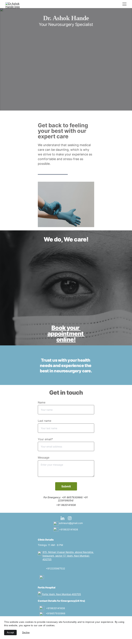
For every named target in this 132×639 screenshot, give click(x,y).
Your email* (45, 439)
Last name (44, 420)
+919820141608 (68, 529)
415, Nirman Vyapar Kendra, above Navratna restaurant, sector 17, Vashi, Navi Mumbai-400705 (68, 556)
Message (43, 457)
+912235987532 (55, 568)
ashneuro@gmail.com (71, 523)
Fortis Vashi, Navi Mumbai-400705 (61, 594)
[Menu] (124, 4)
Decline (26, 632)
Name (41, 402)
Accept (10, 632)
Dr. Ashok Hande (66, 18)
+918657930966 (55, 613)
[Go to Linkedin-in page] (64, 518)
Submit (66, 486)
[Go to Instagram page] (70, 518)
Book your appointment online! (66, 333)
